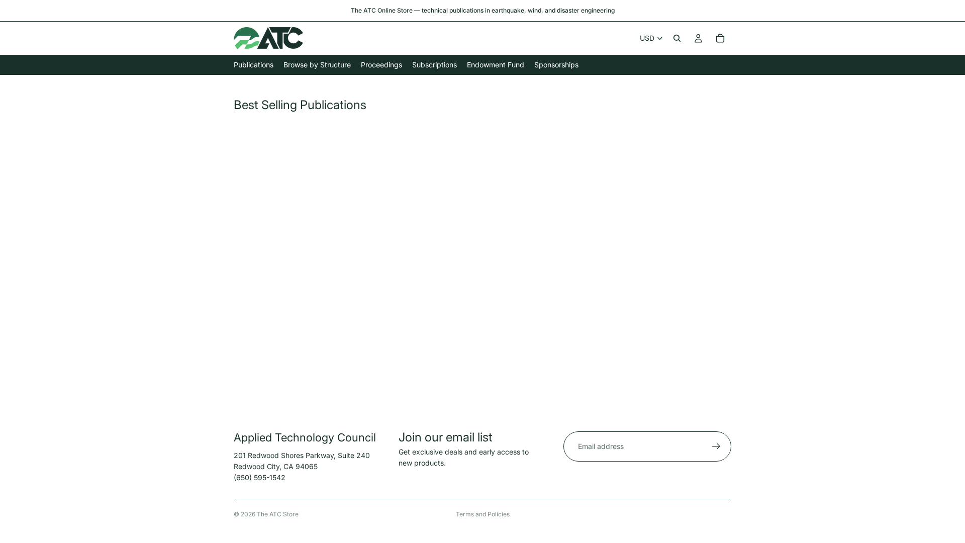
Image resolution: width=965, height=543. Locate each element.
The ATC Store (278, 514)
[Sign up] (716, 446)
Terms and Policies (483, 514)
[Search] (677, 38)
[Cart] (720, 38)
